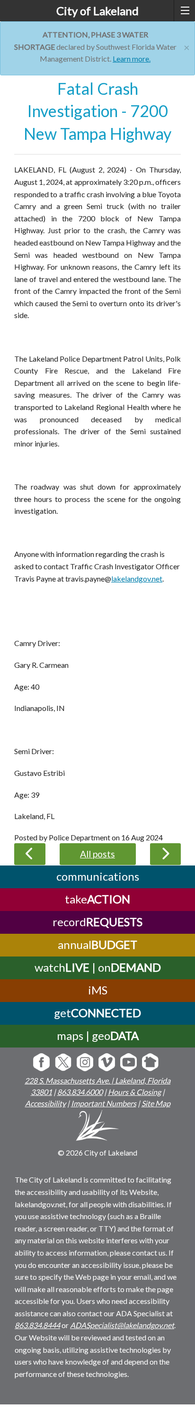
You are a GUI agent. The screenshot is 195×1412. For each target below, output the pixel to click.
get (97, 1013)
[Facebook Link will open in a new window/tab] (41, 1062)
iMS (97, 990)
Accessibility (45, 1103)
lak (116, 578)
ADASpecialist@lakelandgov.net (122, 1325)
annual (97, 944)
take (97, 899)
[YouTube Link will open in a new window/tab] (128, 1062)
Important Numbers (103, 1103)
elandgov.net (141, 578)
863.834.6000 (80, 1091)
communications (97, 876)
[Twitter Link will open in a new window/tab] (63, 1062)
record (97, 922)
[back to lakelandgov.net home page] (98, 1126)
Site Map (156, 1103)
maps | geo (98, 1035)
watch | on (98, 967)
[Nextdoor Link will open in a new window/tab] (150, 1062)
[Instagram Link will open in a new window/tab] (85, 1062)
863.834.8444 (37, 1325)
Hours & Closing (134, 1091)
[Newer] (165, 854)
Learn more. (132, 58)
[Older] (29, 854)
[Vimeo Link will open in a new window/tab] (106, 1062)
